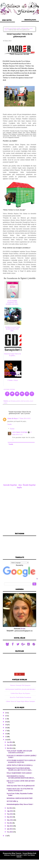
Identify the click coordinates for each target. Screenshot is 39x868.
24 (6, 712)
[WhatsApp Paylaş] (32, 394)
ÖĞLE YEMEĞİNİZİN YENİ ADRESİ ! (19, 773)
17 (6, 730)
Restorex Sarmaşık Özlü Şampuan (20, 685)
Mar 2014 (10, 826)
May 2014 (10, 820)
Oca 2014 (10, 832)
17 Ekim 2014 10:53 (24, 418)
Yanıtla (9, 424)
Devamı (22, 628)
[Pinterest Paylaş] (17, 394)
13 (6, 835)
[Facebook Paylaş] (7, 394)
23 (6, 715)
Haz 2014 (10, 817)
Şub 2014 (10, 829)
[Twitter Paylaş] (12, 394)
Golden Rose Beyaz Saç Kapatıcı (20, 693)
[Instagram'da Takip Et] (28, 644)
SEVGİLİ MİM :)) (12, 801)
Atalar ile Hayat (12, 418)
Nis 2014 (10, 823)
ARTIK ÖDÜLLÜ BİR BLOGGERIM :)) (19, 765)
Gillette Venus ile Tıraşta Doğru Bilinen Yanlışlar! (20, 701)
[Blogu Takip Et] (7, 644)
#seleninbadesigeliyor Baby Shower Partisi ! (20, 804)
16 (6, 733)
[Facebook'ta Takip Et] (12, 644)
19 (6, 724)
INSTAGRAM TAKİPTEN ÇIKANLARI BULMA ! (20, 689)
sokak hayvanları (25, 28)
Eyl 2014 (10, 808)
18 (6, 727)
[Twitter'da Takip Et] (17, 644)
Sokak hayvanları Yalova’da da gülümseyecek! (21, 785)
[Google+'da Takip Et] (23, 644)
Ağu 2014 (10, 811)
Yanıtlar (12, 429)
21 (6, 718)
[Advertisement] (19, 510)
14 (6, 739)
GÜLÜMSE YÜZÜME (19, 432)
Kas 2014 (10, 745)
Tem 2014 (10, 814)
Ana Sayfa (6, 28)
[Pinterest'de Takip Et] (33, 644)
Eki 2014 (10, 748)
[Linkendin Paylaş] (22, 394)
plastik (18, 28)
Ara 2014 (10, 742)
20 (6, 721)
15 (6, 736)
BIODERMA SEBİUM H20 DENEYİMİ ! (20, 798)
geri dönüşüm (13, 28)
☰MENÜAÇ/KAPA (30, 20)
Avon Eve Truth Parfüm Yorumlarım (20, 697)
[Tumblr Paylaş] (27, 394)
